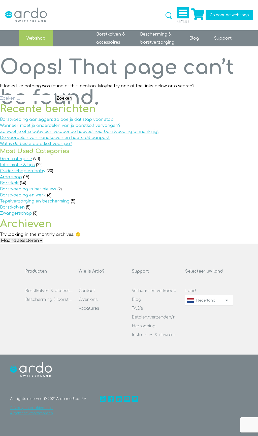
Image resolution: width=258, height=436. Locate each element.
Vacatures (89, 308)
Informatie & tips (17, 165)
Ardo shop (11, 177)
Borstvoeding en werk (23, 195)
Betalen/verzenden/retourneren (156, 317)
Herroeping (143, 326)
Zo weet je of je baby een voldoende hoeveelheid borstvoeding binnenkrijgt (79, 131)
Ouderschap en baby (22, 171)
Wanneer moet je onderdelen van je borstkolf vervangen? (60, 125)
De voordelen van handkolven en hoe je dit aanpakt (55, 137)
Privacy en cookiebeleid (31, 408)
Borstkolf (9, 183)
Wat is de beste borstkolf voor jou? (36, 143)
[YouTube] (127, 399)
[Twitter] (135, 399)
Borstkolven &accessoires (110, 38)
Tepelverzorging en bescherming (35, 201)
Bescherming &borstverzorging (157, 38)
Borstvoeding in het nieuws (28, 189)
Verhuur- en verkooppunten (156, 290)
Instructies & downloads (156, 335)
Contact (87, 290)
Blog (194, 38)
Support (223, 38)
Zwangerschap (16, 213)
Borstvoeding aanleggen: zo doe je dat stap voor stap (57, 119)
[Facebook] (111, 399)
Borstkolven (12, 207)
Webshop (35, 38)
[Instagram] (103, 399)
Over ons (88, 299)
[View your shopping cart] (197, 20)
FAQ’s (137, 308)
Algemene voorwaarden (31, 413)
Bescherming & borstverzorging (49, 299)
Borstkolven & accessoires (49, 290)
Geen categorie (16, 159)
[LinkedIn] (119, 399)
